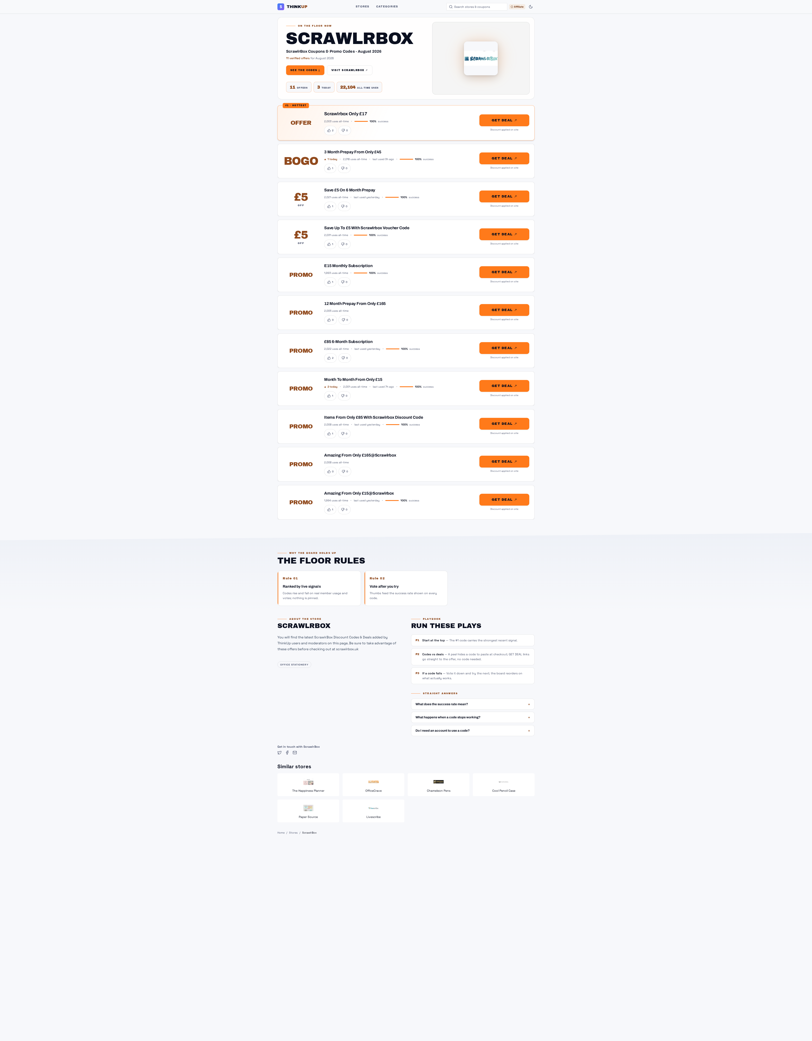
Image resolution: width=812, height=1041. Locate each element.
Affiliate (519, 6)
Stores (362, 6)
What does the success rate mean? (473, 704)
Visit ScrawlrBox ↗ (349, 70)
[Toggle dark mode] (531, 7)
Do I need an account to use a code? (473, 730)
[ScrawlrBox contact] (295, 752)
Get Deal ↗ (504, 120)
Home (281, 832)
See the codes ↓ (305, 70)
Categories (387, 6)
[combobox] (476, 7)
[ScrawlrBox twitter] (279, 752)
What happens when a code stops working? (473, 717)
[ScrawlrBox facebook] (287, 752)
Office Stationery (294, 664)
